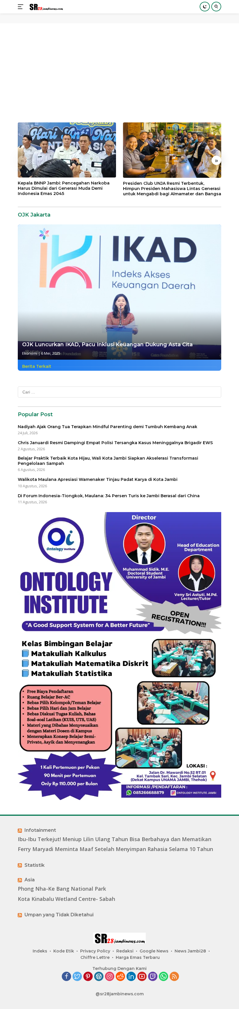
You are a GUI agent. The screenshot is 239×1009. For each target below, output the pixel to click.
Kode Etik (63, 951)
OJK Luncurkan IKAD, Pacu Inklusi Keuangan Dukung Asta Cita (107, 344)
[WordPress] (98, 977)
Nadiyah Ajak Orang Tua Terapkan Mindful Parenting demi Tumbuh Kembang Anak (107, 426)
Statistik (34, 865)
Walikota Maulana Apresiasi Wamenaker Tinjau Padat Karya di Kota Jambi (98, 479)
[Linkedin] (131, 977)
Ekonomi (29, 353)
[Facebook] (66, 977)
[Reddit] (120, 977)
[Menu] (22, 7)
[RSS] (174, 977)
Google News (154, 951)
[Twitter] (77, 977)
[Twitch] (152, 977)
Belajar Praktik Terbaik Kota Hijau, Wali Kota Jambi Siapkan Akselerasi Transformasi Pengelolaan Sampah (108, 461)
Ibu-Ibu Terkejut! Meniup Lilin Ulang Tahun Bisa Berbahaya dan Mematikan (114, 839)
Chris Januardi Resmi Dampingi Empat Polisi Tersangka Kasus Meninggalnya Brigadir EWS (115, 442)
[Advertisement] (119, 73)
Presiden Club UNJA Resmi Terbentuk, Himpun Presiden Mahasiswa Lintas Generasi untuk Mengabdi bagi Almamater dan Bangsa (172, 188)
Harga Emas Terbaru (138, 957)
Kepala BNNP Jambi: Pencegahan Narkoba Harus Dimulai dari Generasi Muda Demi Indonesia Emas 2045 (64, 188)
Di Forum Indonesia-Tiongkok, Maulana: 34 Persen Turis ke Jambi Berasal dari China (109, 495)
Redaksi (124, 951)
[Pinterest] (88, 977)
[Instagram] (109, 977)
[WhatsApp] (163, 977)
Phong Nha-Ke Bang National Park (62, 888)
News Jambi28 (190, 951)
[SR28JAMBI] (45, 6)
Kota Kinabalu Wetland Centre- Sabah (66, 899)
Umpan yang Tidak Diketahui (59, 914)
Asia (29, 880)
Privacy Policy (95, 951)
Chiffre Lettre (95, 957)
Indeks (40, 951)
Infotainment (40, 830)
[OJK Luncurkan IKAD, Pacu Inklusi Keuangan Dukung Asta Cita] (119, 292)
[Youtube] (142, 977)
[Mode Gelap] (205, 6)
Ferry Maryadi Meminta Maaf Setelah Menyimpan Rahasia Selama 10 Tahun (115, 849)
